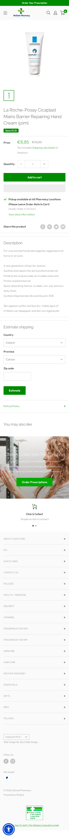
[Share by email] (63, 226)
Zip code (9, 368)
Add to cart (34, 177)
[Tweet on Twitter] (56, 226)
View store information (21, 214)
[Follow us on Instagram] (12, 761)
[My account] (55, 13)
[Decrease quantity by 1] (21, 164)
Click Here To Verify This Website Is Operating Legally (34, 825)
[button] (34, 188)
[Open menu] (5, 13)
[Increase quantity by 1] (44, 164)
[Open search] (48, 13)
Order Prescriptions (34, 482)
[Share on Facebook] (42, 226)
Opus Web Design (29, 742)
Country (8, 335)
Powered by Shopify (14, 794)
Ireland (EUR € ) (13, 736)
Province (9, 351)
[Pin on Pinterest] (49, 226)
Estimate (14, 390)
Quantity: (9, 164)
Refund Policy (12, 406)
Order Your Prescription (34, 2)
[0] (62, 13)
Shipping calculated (43, 147)
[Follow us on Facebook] (6, 761)
